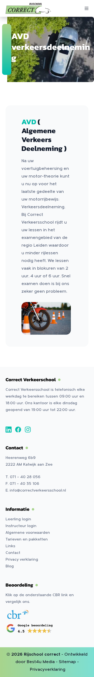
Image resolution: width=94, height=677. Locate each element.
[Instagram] (28, 430)
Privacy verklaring (22, 560)
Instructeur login (21, 526)
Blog (10, 566)
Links (10, 546)
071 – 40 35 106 (24, 484)
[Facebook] (18, 430)
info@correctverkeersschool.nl (38, 491)
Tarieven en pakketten (27, 539)
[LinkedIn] (9, 430)
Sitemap (67, 662)
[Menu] (86, 8)
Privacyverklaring (47, 669)
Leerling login (18, 519)
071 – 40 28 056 (25, 477)
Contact (13, 553)
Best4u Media (41, 662)
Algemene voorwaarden (28, 533)
